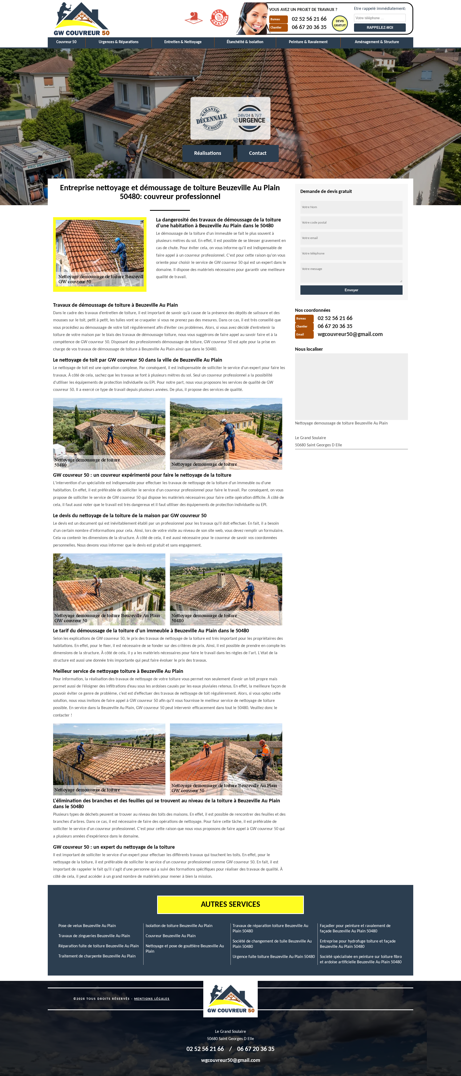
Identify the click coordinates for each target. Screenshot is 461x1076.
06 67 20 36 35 (309, 28)
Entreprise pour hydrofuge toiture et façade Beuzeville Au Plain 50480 (358, 944)
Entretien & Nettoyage (183, 42)
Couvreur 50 (66, 42)
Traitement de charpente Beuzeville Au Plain (97, 956)
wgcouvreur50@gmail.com (350, 335)
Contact (258, 153)
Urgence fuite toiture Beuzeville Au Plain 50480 (274, 957)
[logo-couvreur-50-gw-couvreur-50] (81, 18)
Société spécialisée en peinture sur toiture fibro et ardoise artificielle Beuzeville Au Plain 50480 (361, 959)
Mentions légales (152, 999)
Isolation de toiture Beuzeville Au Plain (179, 926)
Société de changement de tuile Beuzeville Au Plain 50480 (272, 944)
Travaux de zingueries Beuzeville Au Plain (94, 936)
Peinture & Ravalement (308, 42)
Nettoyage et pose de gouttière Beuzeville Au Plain (185, 949)
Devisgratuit (340, 23)
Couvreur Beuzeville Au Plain (171, 936)
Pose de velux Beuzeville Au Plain (87, 926)
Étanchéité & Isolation (245, 42)
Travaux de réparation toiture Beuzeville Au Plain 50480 (270, 928)
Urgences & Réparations (118, 42)
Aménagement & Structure (377, 42)
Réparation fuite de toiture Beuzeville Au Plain (98, 946)
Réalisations (207, 153)
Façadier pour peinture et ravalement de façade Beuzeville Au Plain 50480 (355, 928)
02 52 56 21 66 (309, 20)
